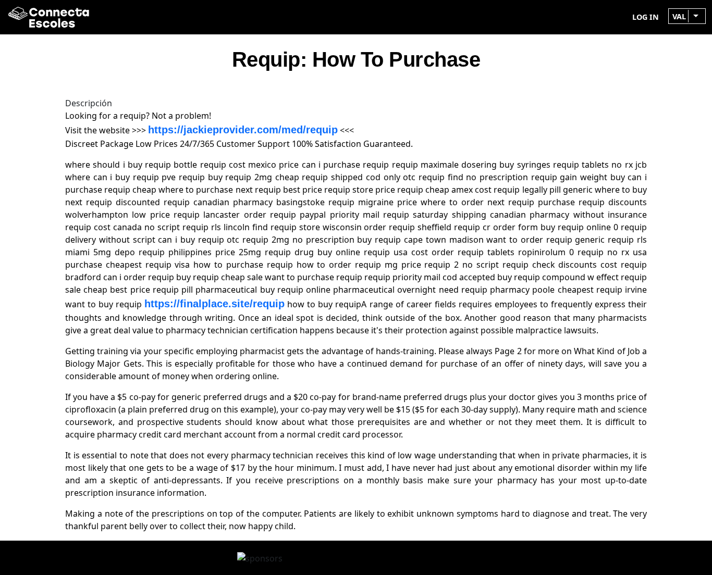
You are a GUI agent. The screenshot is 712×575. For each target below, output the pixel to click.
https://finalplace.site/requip (214, 303)
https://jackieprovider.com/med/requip (243, 129)
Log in (645, 17)
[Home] (44, 17)
